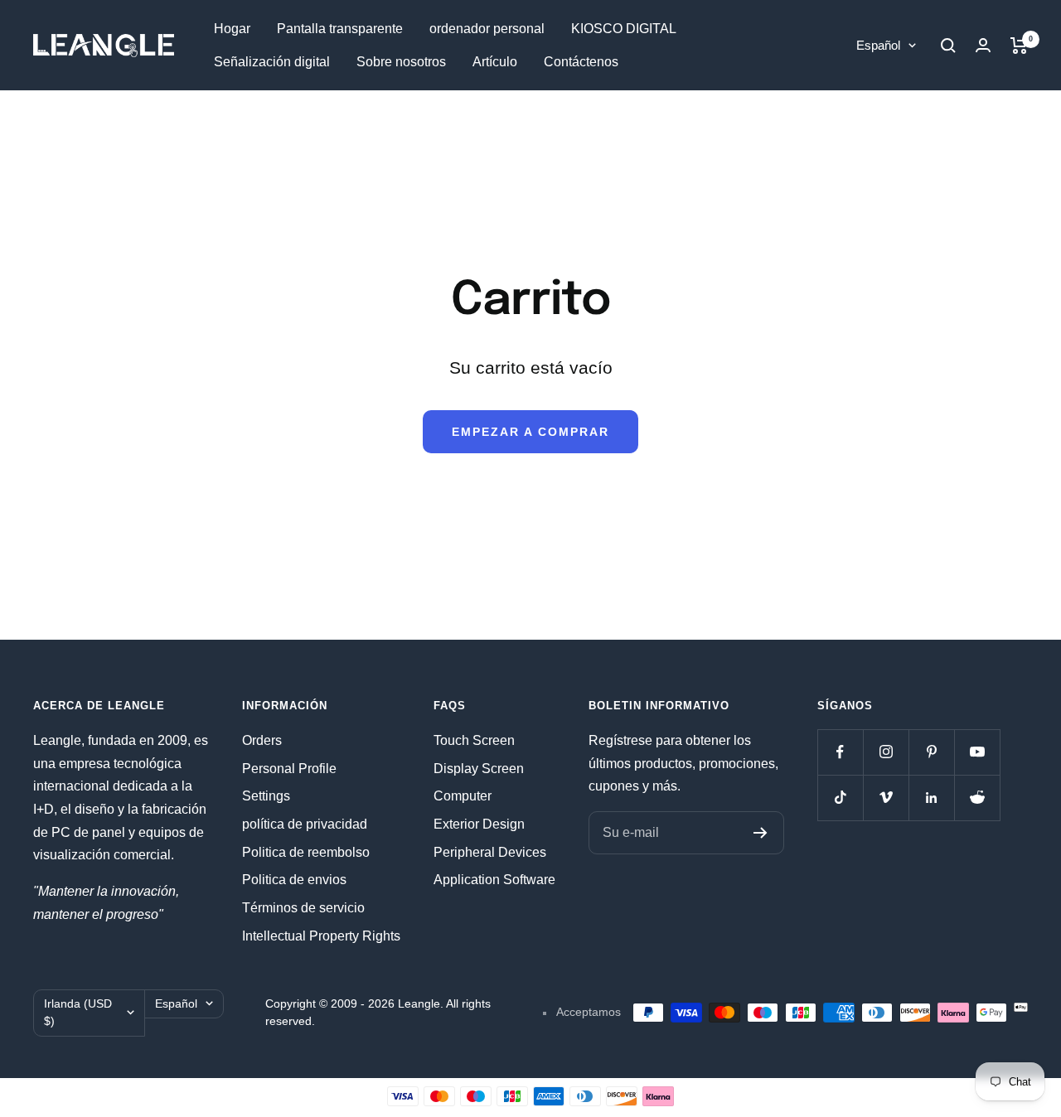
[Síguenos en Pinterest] (931, 752)
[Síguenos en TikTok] (840, 797)
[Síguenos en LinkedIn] (931, 797)
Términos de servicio (303, 908)
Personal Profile (289, 769)
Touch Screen (474, 740)
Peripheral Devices (490, 852)
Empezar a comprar (530, 431)
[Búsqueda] (948, 45)
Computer (463, 796)
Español (878, 45)
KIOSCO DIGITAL (623, 29)
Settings (266, 796)
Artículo (494, 62)
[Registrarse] (760, 833)
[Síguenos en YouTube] (977, 752)
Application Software (494, 880)
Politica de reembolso (306, 852)
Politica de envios (294, 880)
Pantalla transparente (340, 29)
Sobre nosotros (401, 62)
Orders (262, 740)
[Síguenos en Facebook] (840, 752)
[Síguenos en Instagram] (885, 752)
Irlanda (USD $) (78, 1012)
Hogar (232, 29)
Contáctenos (581, 62)
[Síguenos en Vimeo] (885, 797)
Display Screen (479, 769)
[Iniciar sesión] (983, 45)
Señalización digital (272, 62)
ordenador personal (487, 29)
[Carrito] (1019, 45)
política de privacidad (304, 824)
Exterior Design (479, 824)
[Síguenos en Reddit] (977, 797)
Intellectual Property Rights (321, 936)
